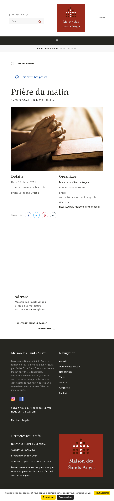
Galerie (63, 382)
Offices (35, 192)
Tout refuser (48, 497)
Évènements (51, 48)
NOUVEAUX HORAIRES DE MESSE (28, 443)
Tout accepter (102, 493)
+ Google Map (38, 309)
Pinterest (45, 215)
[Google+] (17, 14)
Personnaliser (65, 497)
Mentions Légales (20, 420)
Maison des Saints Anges (74, 182)
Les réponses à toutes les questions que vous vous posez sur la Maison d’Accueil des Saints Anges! (32, 471)
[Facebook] (9, 14)
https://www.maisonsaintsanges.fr (79, 206)
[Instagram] (27, 14)
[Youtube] (22, 14)
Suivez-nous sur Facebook (27, 407)
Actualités (64, 387)
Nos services (65, 371)
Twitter (36, 215)
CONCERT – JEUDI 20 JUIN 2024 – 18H (31, 461)
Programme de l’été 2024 (24, 455)
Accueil (63, 361)
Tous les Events (25, 63)
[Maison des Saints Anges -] (71, 6)
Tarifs (62, 377)
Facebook (28, 215)
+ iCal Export (95, 65)
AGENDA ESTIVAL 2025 (23, 449)
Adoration (44, 328)
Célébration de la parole (32, 323)
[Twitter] (13, 14)
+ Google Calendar (72, 65)
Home (40, 48)
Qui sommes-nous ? (69, 366)
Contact (101, 17)
